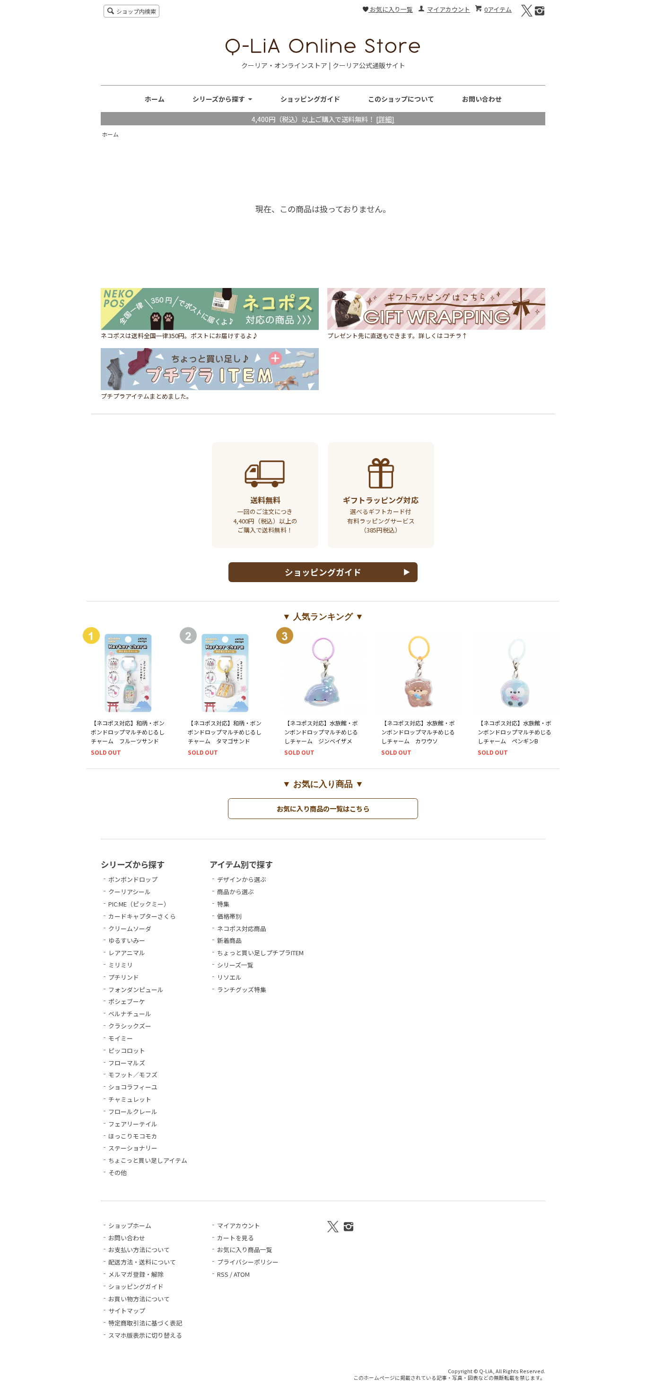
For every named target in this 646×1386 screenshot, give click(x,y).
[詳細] (385, 119)
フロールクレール (132, 1111)
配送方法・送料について (142, 1261)
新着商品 (229, 940)
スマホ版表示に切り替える (145, 1335)
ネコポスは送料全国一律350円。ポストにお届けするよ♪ (179, 335)
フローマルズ (126, 1062)
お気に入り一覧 (390, 9)
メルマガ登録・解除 (136, 1274)
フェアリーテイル (132, 1123)
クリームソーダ (129, 928)
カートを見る (235, 1237)
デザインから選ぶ (241, 879)
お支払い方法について (139, 1249)
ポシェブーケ (126, 1001)
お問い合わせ (482, 99)
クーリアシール (129, 891)
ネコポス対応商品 (241, 928)
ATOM (242, 1274)
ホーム (155, 99)
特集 (223, 903)
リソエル (229, 977)
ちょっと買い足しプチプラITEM (260, 952)
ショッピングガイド (310, 99)
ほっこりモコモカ (132, 1136)
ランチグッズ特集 (241, 989)
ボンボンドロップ (132, 879)
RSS (222, 1274)
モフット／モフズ (132, 1074)
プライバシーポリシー (248, 1261)
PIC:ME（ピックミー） (139, 903)
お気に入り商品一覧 (244, 1249)
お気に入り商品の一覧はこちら (323, 808)
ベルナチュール (129, 1013)
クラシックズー (129, 1025)
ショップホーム (129, 1225)
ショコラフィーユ (132, 1086)
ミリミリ (120, 964)
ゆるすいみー (126, 940)
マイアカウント (448, 9)
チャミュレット (129, 1099)
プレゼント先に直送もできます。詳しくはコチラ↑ (397, 335)
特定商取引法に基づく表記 (145, 1322)
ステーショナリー (132, 1147)
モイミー (120, 1038)
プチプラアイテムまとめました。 (146, 396)
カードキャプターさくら (142, 916)
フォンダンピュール (136, 989)
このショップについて (401, 99)
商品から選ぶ (235, 891)
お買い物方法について (139, 1298)
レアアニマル (126, 952)
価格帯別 (229, 916)
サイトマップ (126, 1310)
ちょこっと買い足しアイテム (147, 1160)
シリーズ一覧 (235, 964)
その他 (117, 1172)
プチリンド (123, 977)
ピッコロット (126, 1050)
